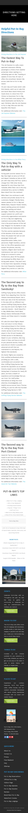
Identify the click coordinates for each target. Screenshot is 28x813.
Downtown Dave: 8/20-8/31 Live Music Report (13, 549)
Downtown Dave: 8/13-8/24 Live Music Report (13, 554)
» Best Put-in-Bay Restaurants (14, 512)
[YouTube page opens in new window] (12, 737)
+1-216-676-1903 (13, 734)
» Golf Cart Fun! (14, 510)
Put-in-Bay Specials (11, 785)
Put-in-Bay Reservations (12, 776)
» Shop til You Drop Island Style (14, 515)
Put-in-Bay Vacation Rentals (11, 790)
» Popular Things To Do (14, 508)
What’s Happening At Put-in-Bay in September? (14, 544)
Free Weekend (8, 760)
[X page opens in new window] (8, 737)
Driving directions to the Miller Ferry (13, 159)
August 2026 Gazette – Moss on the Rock (13, 559)
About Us (7, 751)
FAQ (5, 763)
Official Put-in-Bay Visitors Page (10, 781)
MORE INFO (10, 611)
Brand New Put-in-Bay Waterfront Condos (11, 796)
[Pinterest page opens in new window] (10, 737)
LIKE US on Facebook (8, 528)
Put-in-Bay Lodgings (11, 801)
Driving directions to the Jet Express (13, 54)
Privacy (6, 757)
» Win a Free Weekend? (14, 503)
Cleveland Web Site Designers (14, 810)
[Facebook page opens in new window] (5, 737)
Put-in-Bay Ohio (13, 521)
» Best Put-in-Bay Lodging (14, 501)
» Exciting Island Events (14, 505)
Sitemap (7, 766)
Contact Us (8, 754)
